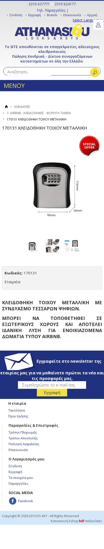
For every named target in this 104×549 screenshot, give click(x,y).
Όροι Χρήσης (18, 416)
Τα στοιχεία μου (21, 477)
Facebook (25, 501)
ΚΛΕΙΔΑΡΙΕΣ (22, 107)
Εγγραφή (34, 15)
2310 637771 (39, 4)
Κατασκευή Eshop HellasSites (76, 521)
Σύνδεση (16, 15)
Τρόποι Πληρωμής (23, 432)
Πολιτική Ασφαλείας (24, 444)
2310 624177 (65, 4)
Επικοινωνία (72, 15)
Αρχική (92, 15)
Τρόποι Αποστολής (23, 438)
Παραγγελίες (18, 483)
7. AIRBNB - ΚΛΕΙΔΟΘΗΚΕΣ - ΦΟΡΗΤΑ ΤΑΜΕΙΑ (39, 113)
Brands (52, 15)
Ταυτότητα (16, 410)
